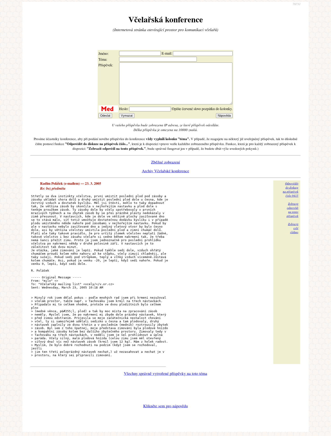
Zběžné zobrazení (165, 162)
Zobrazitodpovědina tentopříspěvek (292, 210)
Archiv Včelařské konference (165, 170)
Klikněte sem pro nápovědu (165, 405)
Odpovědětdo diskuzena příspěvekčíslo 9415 (290, 189)
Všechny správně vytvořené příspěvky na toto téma (165, 373)
